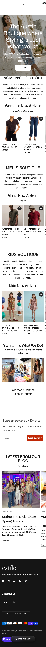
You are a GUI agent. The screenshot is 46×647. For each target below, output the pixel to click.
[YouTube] (16, 581)
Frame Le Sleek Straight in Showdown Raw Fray (33, 147)
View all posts (23, 466)
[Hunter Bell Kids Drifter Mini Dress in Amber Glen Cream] (12, 306)
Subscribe (35, 438)
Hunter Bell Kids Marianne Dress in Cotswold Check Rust (33, 328)
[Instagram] (10, 581)
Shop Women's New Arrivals (23, 111)
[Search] (39, 4)
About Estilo (8, 602)
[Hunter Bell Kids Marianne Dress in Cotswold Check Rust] (34, 306)
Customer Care (10, 593)
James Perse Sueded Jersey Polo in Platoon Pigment (12, 232)
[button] (23, 68)
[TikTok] (27, 581)
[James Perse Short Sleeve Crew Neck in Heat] (34, 215)
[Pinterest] (22, 581)
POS (28, 631)
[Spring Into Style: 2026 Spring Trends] (21, 489)
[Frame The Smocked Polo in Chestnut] (12, 128)
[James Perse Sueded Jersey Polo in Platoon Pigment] (12, 215)
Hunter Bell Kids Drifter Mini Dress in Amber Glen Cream (10, 328)
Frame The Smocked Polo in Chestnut (10, 145)
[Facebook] (4, 581)
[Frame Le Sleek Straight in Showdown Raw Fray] (34, 128)
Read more (6, 541)
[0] (42, 4)
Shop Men (22, 201)
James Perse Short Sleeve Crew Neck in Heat (32, 232)
